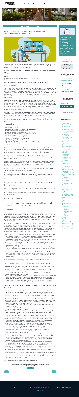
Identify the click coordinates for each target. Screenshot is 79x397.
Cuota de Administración (67, 60)
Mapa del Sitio (40, 390)
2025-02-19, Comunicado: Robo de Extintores (67, 183)
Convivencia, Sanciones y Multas (65, 39)
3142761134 (67, 82)
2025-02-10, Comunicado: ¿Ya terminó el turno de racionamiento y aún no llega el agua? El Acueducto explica (68, 224)
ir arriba (14, 387)
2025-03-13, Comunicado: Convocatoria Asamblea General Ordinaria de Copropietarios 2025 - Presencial (68, 158)
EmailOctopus (70, 112)
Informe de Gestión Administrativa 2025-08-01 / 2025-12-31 (68, 129)
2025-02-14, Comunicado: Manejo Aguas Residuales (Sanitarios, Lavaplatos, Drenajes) (68, 203)
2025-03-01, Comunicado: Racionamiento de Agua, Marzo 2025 (67, 178)
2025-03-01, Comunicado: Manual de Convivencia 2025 (68, 172)
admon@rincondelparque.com (67, 80)
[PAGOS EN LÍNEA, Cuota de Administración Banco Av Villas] (67, 66)
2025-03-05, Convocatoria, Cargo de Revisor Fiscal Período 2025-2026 (68, 167)
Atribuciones (40, 389)
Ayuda (67, 92)
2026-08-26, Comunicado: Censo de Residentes (67, 125)
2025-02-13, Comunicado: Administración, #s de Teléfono (68, 210)
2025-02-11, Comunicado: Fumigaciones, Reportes (66, 216)
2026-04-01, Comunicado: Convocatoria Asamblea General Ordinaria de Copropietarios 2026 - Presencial (68, 137)
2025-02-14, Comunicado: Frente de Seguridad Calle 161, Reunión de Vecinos (67, 196)
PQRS (62, 88)
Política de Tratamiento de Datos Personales (39, 387)
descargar (30, 367)
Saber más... (63, 53)
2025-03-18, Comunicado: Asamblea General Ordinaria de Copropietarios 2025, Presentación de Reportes (68, 148)
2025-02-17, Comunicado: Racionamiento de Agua (67, 189)
